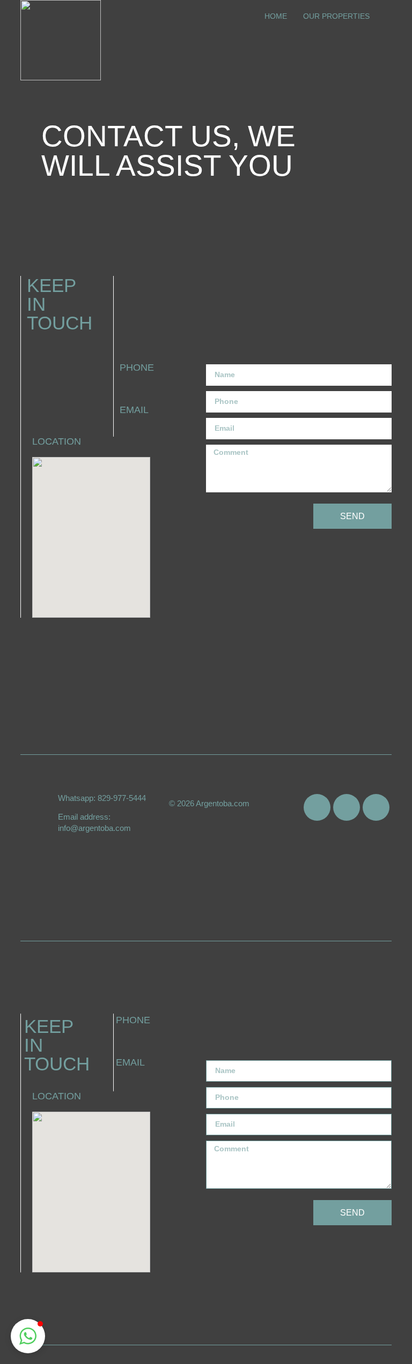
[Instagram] (376, 807)
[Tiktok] (317, 807)
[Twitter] (346, 807)
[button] (28, 1336)
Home (275, 16)
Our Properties (336, 16)
